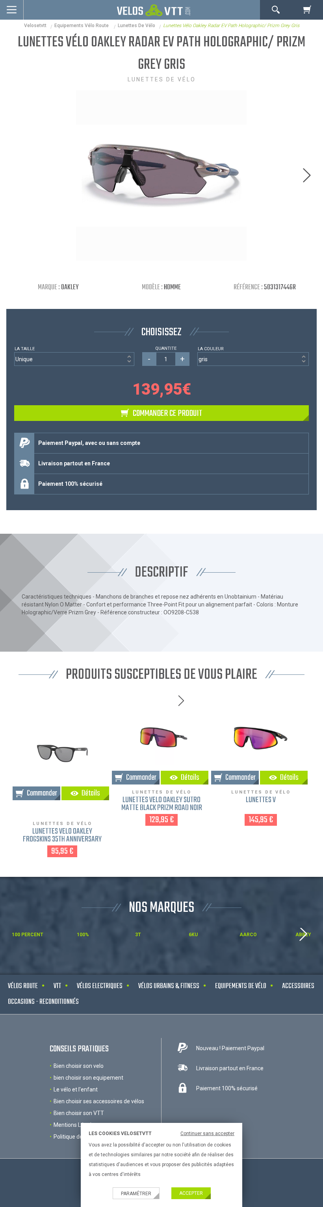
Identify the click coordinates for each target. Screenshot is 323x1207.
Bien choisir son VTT (79, 1113)
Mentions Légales (75, 1125)
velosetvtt (35, 25)
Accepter (191, 1193)
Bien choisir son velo (79, 1066)
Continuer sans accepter (207, 1133)
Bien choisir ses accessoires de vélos (99, 1101)
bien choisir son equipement (88, 1078)
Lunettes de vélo (136, 25)
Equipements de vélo (240, 986)
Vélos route (23, 986)
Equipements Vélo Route (82, 25)
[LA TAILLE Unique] (74, 359)
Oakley (69, 287)
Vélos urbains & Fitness (168, 986)
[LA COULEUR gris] (253, 359)
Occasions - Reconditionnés (43, 1002)
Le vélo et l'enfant (76, 1089)
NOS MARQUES (161, 908)
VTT (57, 986)
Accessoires (298, 986)
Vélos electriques (100, 986)
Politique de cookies (78, 1137)
